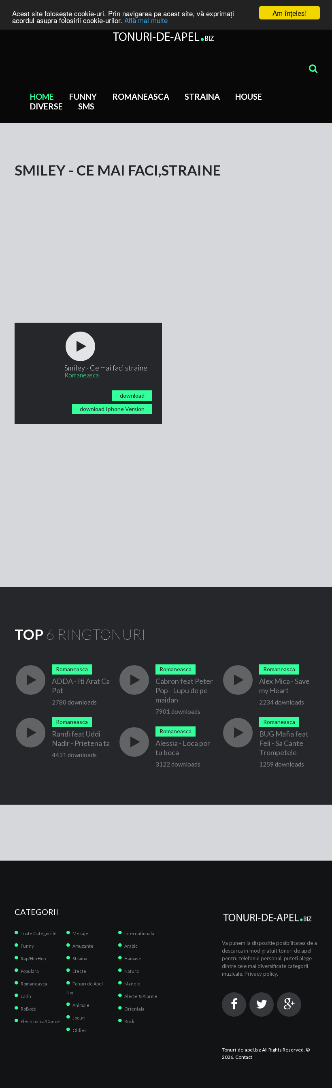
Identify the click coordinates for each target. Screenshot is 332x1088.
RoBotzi (28, 1008)
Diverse (46, 106)
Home (42, 96)
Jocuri (78, 1017)
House (248, 96)
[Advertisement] (166, 234)
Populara (30, 971)
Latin (26, 996)
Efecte (79, 971)
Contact (243, 1057)
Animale (80, 1005)
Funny (83, 96)
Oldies (79, 1030)
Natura (131, 971)
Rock (129, 1021)
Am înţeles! (289, 13)
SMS (86, 106)
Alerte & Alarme (140, 996)
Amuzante (83, 946)
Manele (132, 983)
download (132, 395)
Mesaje (80, 933)
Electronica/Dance (40, 1021)
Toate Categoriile (39, 933)
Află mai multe (146, 20)
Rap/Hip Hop (33, 958)
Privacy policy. (261, 973)
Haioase (132, 958)
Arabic (131, 946)
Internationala (139, 933)
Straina (202, 96)
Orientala (134, 1008)
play (80, 346)
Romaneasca (140, 96)
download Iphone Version (112, 408)
